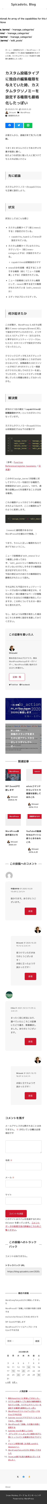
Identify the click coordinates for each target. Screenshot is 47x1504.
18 (13, 1371)
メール (9, 1177)
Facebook (25, 684)
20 (23, 1371)
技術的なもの (14, 115)
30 (39, 1375)
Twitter (14, 684)
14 (28, 1367)
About (8, 1487)
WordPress (25, 112)
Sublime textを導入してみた (20, 1430)
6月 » (14, 1382)
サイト (8, 1194)
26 (18, 1375)
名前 (8, 1160)
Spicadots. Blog (23, 4)
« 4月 (7, 1382)
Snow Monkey (12, 1495)
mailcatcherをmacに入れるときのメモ (21, 1317)
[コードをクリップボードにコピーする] (38, 440)
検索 (37, 1341)
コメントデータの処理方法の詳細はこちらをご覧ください (23, 1226)
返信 (30, 911)
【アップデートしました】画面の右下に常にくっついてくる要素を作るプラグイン (24, 1437)
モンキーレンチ (34, 1495)
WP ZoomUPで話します (15, 1322)
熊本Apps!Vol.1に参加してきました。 (24, 1398)
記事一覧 (17, 677)
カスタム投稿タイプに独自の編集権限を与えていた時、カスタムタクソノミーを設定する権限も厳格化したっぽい (24, 1404)
